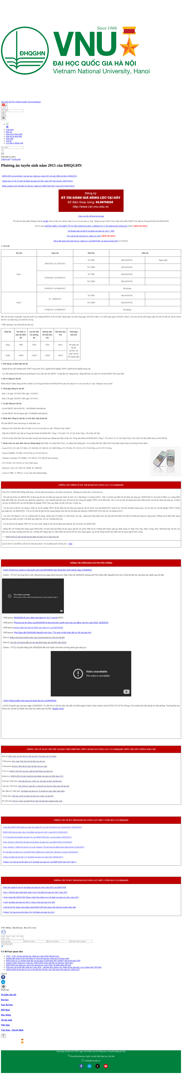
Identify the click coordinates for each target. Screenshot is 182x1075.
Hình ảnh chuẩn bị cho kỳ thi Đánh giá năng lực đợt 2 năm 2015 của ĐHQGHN (34, 887)
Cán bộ (9, 141)
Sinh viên (9, 139)
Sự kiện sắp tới (8, 994)
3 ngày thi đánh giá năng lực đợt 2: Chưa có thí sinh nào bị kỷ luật (29, 902)
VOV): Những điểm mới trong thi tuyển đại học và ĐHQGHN (30, 701)
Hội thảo (5, 1009)
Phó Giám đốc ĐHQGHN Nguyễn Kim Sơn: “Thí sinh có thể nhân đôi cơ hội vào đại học (52, 633)
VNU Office (15, 102)
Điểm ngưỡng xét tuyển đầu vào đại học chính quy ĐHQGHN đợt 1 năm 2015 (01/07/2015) (38, 186)
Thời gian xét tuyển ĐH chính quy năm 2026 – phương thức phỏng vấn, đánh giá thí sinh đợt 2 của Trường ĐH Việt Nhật (53, 967)
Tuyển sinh (16, 159)
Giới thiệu (10, 130)
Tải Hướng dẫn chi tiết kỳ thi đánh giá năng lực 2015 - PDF (91, 231)
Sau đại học (7, 1004)
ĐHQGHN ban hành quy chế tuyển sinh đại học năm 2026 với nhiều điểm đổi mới (38, 965)
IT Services (30, 102)
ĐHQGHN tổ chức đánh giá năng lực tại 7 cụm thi (36, 618)
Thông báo (5, 159)
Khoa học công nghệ (14, 134)
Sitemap (37, 102)
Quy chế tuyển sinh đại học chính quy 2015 (84, 236)
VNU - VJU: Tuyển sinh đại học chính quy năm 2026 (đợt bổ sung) (32, 956)
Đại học (5, 999)
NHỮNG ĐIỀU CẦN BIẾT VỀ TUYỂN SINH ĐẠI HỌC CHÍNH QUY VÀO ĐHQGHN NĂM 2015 (86, 226)
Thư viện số (5, 102)
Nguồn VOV (58, 709)
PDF (70, 544)
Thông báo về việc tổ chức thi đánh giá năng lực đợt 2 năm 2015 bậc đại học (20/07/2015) (37, 181)
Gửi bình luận (7, 944)
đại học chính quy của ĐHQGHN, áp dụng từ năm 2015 (96, 241)
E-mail (23, 102)
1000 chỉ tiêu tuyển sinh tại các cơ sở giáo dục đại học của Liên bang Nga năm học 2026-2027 (43, 970)
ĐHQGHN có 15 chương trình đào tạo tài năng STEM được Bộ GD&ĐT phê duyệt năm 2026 (43, 961)
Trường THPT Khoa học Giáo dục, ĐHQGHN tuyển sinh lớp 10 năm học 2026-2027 (39, 963)
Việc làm (5, 1025)
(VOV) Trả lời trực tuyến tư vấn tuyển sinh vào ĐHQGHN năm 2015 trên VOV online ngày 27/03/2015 (47, 570)
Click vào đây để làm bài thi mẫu (91, 216)
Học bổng (6, 1015)
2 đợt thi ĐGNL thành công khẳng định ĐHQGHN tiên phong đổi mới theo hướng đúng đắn (39, 907)
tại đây (45, 221)
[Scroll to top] (3, 1036)
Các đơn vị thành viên (14, 143)
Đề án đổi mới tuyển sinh (64, 241)
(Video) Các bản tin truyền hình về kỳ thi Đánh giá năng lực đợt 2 (29, 912)
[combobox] (4, 106)
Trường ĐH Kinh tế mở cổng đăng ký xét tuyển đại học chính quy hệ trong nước (37, 958)
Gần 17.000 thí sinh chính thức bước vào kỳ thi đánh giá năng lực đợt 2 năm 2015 (35, 892)
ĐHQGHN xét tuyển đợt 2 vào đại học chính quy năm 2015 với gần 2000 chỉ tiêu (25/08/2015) (39, 176)
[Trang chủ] (75, 100)
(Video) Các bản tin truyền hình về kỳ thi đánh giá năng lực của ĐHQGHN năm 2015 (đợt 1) (39, 862)
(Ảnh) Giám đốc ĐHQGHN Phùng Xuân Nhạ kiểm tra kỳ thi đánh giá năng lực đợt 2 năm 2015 (41, 897)
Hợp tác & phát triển (14, 136)
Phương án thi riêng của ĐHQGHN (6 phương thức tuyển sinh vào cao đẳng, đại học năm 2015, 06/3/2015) (61, 623)
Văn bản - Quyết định (12, 1030)
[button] (91, 977)
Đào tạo (9, 132)
